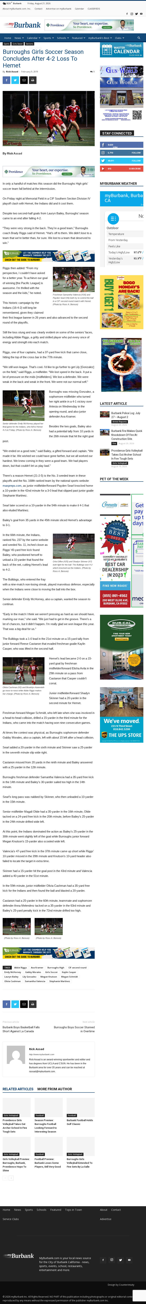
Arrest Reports (120, 421)
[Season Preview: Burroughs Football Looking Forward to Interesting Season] (49, 1107)
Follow (136, 152)
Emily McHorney (12, 972)
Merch (22, 47)
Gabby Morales (33, 972)
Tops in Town (73, 1210)
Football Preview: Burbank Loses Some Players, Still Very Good (48, 1163)
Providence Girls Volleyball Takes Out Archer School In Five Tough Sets (127, 454)
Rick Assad (12, 71)
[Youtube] (141, 13)
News (18, 38)
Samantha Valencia (35, 981)
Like (115, 147)
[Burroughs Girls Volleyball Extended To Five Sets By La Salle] (81, 1146)
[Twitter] (136, 13)
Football (40, 1115)
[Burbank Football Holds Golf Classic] (81, 1107)
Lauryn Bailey (11, 976)
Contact (38, 8)
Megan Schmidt (69, 976)
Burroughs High (56, 967)
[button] (138, 38)
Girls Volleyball (11, 1115)
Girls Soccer (51, 972)
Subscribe (135, 168)
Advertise (105, 1219)
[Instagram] (132, 13)
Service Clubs (11, 1219)
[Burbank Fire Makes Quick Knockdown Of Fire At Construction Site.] (105, 432)
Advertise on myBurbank (58, 8)
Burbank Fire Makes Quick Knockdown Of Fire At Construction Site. (126, 434)
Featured (77, 38)
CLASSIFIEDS (94, 8)
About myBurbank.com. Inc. (17, 8)
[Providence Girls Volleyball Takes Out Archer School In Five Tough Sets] (17, 1107)
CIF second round (77, 967)
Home (7, 38)
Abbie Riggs (20, 967)
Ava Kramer (37, 967)
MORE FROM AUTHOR (54, 1089)
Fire (114, 443)
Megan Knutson (48, 976)
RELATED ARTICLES (18, 1089)
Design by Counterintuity (121, 1284)
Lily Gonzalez (29, 976)
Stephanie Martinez (59, 981)
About (103, 1210)
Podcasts (9, 47)
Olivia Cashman (12, 981)
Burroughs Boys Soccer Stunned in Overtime (74, 1029)
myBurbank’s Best (98, 38)
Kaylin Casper (69, 972)
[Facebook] (127, 13)
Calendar (79, 8)
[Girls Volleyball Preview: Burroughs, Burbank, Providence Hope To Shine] (17, 1146)
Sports (47, 38)
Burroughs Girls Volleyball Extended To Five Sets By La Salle (79, 1163)
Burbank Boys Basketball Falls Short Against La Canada (21, 1029)
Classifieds (35, 47)
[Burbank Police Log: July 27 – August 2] (105, 414)
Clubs (118, 38)
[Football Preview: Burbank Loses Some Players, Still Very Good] (49, 1146)
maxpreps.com (12, 485)
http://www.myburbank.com (41, 1054)
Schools (61, 38)
